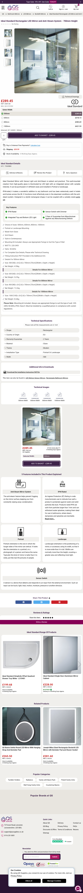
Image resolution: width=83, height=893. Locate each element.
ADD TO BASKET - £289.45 (45, 135)
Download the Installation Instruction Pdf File (23, 372)
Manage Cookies (54, 881)
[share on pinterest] (59, 602)
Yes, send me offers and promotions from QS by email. (42, 852)
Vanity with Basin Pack (47, 780)
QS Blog (46, 826)
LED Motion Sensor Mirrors (35, 378)
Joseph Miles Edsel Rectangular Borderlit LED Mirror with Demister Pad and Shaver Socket (61, 749)
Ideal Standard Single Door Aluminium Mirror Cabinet (60, 677)
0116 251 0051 (9, 835)
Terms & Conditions (65, 830)
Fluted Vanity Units (68, 780)
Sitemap (46, 833)
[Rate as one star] (44, 618)
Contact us (77, 823)
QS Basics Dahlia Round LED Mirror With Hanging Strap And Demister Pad (21, 749)
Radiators (29, 780)
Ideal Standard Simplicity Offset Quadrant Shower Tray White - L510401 (18, 677)
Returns (76, 830)
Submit (54, 857)
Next (80, 2)
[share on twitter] (41, 602)
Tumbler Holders (14, 780)
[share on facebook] (23, 602)
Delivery (60, 823)
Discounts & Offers (50, 830)
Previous (2, 2)
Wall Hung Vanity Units (32, 785)
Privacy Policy (63, 826)
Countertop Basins (52, 785)
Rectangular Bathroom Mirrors (57, 378)
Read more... (50, 519)
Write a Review (41, 622)
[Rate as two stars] (45, 618)
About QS (46, 823)
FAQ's (75, 826)
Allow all (28, 881)
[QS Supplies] (13, 7)
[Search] (37, 7)
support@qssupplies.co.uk (13, 832)
